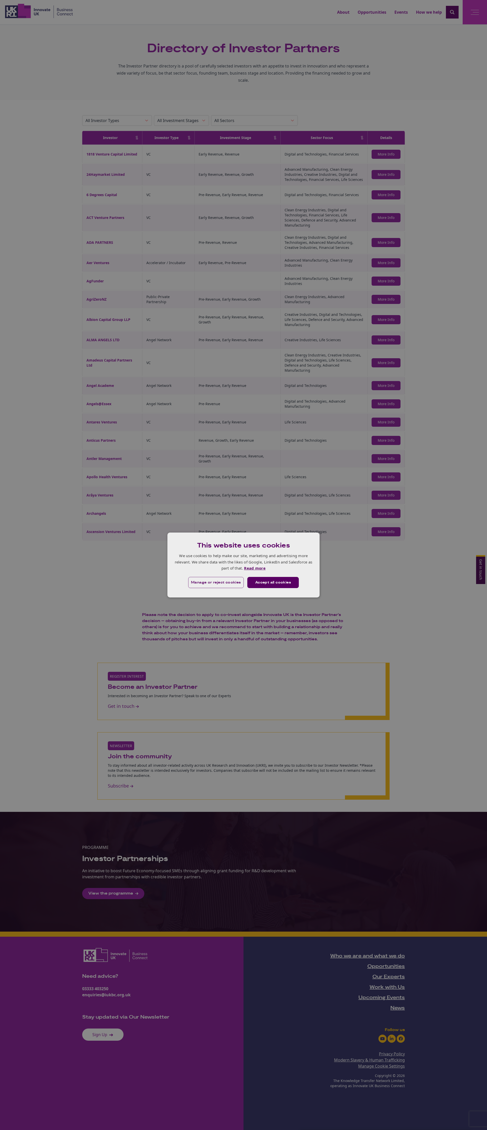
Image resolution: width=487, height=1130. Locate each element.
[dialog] (243, 565)
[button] (216, 582)
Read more (255, 568)
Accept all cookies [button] (273, 582)
